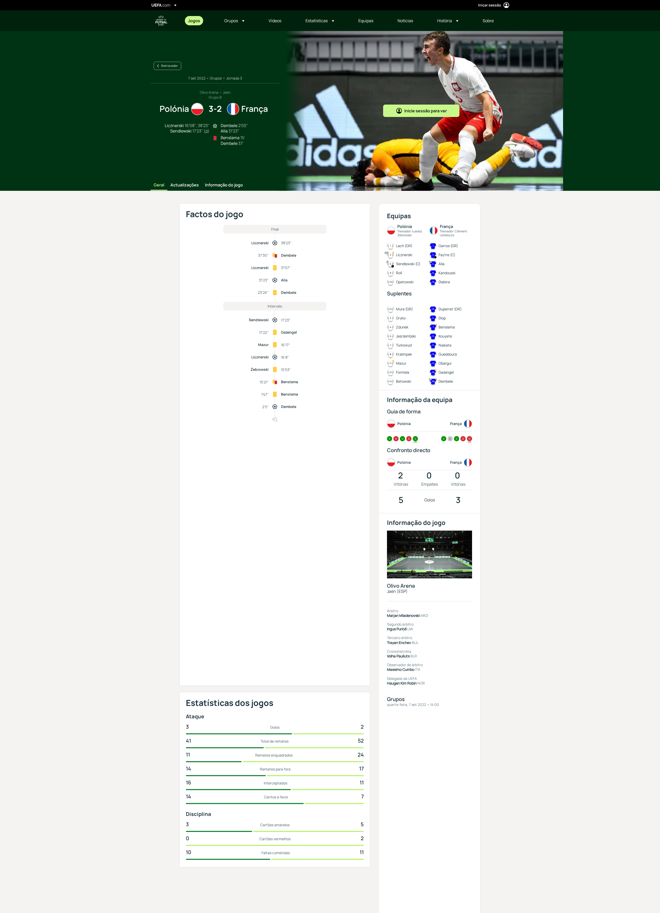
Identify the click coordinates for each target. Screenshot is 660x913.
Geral (159, 185)
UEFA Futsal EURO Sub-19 (161, 21)
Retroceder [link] (169, 66)
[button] (234, 21)
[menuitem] (200, 21)
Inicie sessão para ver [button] (425, 111)
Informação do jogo (224, 185)
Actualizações (184, 185)
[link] (194, 21)
